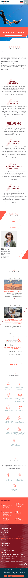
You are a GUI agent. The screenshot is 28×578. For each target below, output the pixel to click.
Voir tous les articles (12, 364)
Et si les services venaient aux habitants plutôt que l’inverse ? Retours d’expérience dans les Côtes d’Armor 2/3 (13, 321)
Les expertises (6, 543)
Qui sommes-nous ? (7, 548)
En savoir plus (5, 539)
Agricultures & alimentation (20, 400)
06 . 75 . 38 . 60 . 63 (7, 515)
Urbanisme (19, 410)
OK (5, 576)
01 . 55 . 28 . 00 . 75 (7, 507)
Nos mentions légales (8, 558)
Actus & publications (8, 550)
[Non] (26, 573)
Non (9, 576)
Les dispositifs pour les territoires (12, 547)
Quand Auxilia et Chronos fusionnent (12, 554)
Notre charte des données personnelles (13, 556)
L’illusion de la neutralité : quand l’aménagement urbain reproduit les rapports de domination (13, 349)
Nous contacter (12, 227)
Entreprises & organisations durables (19, 434)
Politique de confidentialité (18, 576)
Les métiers (5, 545)
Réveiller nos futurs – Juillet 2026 (13, 291)
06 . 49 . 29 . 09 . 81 (20, 514)
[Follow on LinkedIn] (25, 564)
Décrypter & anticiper (8, 479)
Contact (4, 552)
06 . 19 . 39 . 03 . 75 (20, 507)
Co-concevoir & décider (19, 479)
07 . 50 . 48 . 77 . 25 (7, 522)
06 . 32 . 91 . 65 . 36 (20, 522)
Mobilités (8, 398)
